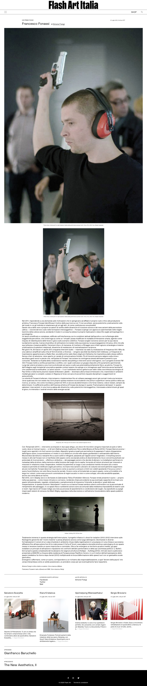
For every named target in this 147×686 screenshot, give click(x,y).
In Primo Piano (28, 20)
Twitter (42, 582)
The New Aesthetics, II (20, 665)
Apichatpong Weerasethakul (89, 593)
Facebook (44, 580)
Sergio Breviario (118, 593)
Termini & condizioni (81, 682)
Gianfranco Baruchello (20, 653)
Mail (41, 584)
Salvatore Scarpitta (13, 593)
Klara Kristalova (47, 593)
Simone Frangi (59, 24)
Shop (134, 12)
